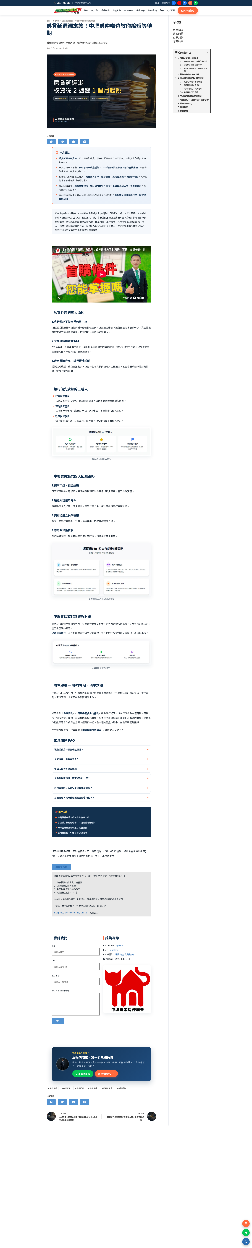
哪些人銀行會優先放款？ (66, 768)
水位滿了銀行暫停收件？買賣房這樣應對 (76, 822)
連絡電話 (55, 975)
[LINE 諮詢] (196, 3)
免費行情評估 (188, 10)
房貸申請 (92, 1088)
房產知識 (116, 10)
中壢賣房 (66, 1088)
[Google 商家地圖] (185, 3)
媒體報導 (105, 10)
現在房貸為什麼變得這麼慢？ (68, 749)
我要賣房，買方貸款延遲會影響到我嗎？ (74, 797)
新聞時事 (128, 10)
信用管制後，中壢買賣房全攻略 (72, 832)
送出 (58, 1021)
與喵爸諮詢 (61, 867)
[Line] (62, 141)
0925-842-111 (63, 2)
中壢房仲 (121, 1088)
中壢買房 (52, 1088)
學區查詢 (152, 10)
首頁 (86, 10)
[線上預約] (190, 3)
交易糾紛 (178, 37)
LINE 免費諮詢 (83, 1073)
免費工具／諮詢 (167, 10)
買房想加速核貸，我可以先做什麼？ (72, 778)
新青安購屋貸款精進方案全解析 (72, 827)
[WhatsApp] (73, 141)
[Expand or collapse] (207, 52)
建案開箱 (140, 10)
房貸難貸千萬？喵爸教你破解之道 (73, 817)
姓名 (54, 945)
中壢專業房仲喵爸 (68, 10)
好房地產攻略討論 (124, 954)
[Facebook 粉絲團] (174, 3)
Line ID (55, 960)
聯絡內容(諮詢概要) (60, 990)
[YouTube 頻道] (179, 3)
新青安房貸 (107, 1088)
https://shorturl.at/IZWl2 (70, 912)
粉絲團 (119, 945)
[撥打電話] (246, 1241)
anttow (114, 950)
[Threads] (84, 141)
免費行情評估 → (106, 1073)
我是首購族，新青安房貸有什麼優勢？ (73, 788)
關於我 (94, 10)
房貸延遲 (79, 1088)
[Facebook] (51, 141)
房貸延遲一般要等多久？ (66, 759)
